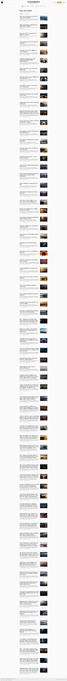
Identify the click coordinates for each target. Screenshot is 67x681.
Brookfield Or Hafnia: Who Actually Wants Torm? (29, 94)
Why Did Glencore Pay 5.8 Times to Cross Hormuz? (29, 149)
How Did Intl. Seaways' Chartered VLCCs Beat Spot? (28, 86)
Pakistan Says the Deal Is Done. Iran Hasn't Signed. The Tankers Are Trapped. (29, 612)
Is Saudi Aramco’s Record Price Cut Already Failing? (29, 303)
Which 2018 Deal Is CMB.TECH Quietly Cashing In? (29, 103)
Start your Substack (31, 679)
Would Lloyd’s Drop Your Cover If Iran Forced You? (28, 157)
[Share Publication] (56, 2)
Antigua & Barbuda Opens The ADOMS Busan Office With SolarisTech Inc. (27, 60)
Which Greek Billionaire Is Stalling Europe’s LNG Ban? (29, 209)
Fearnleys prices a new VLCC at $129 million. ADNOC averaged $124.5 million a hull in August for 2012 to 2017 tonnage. (29, 80)
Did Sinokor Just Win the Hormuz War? (28, 243)
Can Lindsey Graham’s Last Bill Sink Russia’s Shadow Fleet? (29, 218)
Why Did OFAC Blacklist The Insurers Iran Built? (29, 140)
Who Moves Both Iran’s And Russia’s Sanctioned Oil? (29, 226)
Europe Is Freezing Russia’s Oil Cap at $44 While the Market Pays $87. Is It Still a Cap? (29, 593)
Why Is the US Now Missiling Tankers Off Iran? (29, 235)
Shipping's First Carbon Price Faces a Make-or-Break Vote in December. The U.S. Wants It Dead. (29, 603)
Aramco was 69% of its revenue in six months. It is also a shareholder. (28, 28)
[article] (33, 19)
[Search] (54, 2)
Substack (58, 679)
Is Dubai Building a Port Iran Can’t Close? (28, 269)
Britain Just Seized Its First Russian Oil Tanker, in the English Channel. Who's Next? (29, 573)
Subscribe (59, 2)
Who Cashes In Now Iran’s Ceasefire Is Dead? (29, 277)
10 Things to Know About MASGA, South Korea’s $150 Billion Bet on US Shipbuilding (29, 340)
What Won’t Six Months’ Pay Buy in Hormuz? (29, 192)
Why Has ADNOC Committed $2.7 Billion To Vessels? (28, 34)
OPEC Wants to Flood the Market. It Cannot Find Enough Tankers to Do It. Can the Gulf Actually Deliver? (29, 456)
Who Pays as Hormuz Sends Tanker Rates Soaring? (29, 260)
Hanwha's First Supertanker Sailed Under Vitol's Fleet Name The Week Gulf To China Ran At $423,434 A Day (29, 112)
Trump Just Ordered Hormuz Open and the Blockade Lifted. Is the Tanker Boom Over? (29, 583)
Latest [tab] (21, 13)
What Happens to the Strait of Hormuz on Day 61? (27, 367)
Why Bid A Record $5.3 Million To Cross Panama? (28, 51)
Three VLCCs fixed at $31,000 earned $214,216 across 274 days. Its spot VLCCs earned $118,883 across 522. (29, 88)
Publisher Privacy (9, 678)
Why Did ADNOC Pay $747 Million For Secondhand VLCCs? (29, 77)
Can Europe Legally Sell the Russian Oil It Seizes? (29, 166)
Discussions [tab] (26, 13)
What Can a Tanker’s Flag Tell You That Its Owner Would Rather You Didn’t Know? (28, 330)
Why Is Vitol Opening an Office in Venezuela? (28, 286)
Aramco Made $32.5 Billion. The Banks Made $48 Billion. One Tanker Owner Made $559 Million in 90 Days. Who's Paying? (29, 408)
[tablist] (24, 14)
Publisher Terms (13, 678)
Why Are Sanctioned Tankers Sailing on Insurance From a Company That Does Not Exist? (29, 350)
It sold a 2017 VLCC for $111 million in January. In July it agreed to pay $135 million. (28, 36)
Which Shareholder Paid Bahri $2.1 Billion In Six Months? (29, 25)
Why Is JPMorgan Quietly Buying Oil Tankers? (29, 294)
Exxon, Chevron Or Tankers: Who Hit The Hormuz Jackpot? (29, 121)
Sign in (64, 2)
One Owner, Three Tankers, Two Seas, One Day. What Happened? (28, 201)
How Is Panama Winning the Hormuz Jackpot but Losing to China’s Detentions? (29, 175)
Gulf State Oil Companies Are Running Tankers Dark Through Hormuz (28, 631)
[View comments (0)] (26, 22)
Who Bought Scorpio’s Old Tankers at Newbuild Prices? (29, 132)
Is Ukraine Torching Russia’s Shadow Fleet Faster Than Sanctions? (29, 311)
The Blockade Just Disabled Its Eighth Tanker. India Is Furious (28, 621)
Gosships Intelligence (26, 29)
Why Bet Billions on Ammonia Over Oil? (29, 184)
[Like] (20, 336)
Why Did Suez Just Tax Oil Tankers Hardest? (29, 252)
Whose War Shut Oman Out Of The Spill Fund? (28, 69)
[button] (22, 6)
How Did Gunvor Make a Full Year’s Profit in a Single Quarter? (29, 359)
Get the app (37, 679)
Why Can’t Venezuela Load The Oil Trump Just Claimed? (28, 17)
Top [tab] (23, 13)
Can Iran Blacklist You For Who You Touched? (29, 42)
